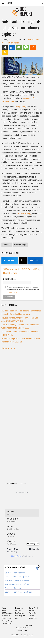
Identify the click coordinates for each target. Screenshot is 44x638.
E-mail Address (9, 279)
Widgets (18, 610)
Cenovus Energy (24, 214)
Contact (31, 616)
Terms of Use (6, 618)
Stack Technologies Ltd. (24, 635)
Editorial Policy (7, 623)
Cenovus (7, 245)
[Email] (19, 47)
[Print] (33, 47)
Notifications (19, 613)
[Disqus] (22, 382)
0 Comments (13, 43)
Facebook (8, 260)
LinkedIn (33, 260)
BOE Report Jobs (22, 628)
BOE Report (22, 9)
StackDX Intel (22, 630)
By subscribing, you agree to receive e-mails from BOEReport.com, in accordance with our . (23, 289)
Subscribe (9, 297)
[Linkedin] (12, 47)
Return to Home (8, 348)
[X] (5, 47)
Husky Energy (21, 106)
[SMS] (26, 47)
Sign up (9, 2)
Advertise (32, 610)
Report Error (33, 618)
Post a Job (32, 613)
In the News (6, 616)
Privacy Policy (12, 292)
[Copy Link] (5, 52)
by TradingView (22, 556)
